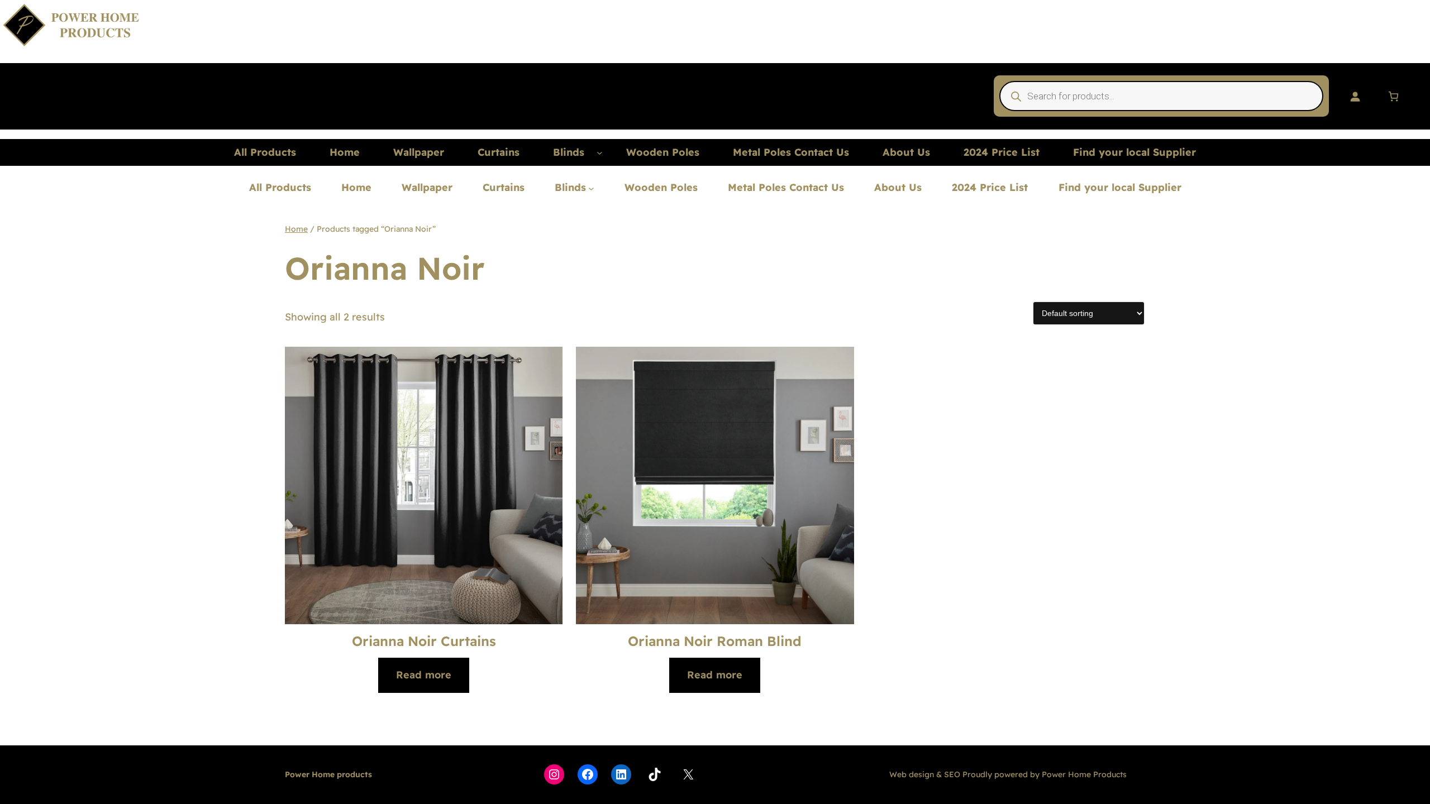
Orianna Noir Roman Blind (715, 641)
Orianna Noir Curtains (424, 641)
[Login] (1354, 96)
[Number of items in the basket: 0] (1393, 96)
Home (296, 229)
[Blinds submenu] (600, 153)
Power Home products (328, 774)
